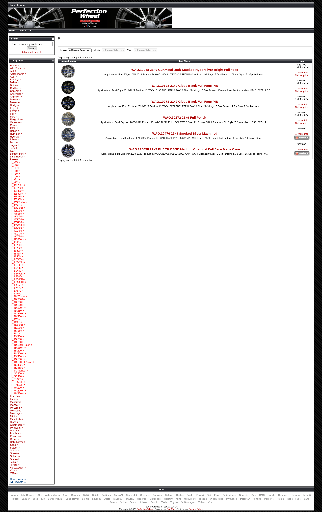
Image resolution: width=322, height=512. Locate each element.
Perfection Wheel (145, 509)
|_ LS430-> (16, 267)
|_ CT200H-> (18, 185)
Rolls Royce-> (18, 441)
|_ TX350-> (17, 379)
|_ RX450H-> (18, 356)
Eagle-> (14, 108)
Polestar (245, 498)
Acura (14, 495)
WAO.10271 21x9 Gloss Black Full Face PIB (184, 101)
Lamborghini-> (18, 153)
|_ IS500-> (16, 256)
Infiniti (307, 495)
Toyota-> (15, 464)
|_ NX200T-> (17, 299)
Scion (123, 502)
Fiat (209, 495)
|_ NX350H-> (18, 313)
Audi (65, 495)
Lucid (107, 498)
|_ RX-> (15, 333)
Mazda (130, 498)
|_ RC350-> (17, 330)
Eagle (190, 495)
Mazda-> (15, 404)
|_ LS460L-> (17, 273)
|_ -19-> (15, 173)
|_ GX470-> (17, 233)
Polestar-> (15, 430)
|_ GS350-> (17, 213)
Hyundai (295, 495)
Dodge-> (15, 105)
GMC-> (14, 128)
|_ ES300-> (17, 190)
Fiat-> (13, 113)
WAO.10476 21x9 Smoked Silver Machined (184, 133)
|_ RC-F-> (16, 322)
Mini (178, 498)
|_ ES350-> (17, 199)
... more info (301, 72)
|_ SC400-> (17, 373)
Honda (271, 495)
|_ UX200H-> (18, 390)
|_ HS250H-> (18, 239)
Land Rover (72, 498)
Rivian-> (14, 439)
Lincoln (96, 498)
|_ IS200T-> (17, 245)
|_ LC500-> (17, 259)
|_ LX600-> (16, 293)
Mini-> (13, 416)
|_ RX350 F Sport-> (21, 344)
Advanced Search (31, 52)
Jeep (35, 498)
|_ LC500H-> (17, 262)
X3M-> (14, 473)
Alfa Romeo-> (17, 68)
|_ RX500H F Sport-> (22, 362)
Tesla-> (14, 461)
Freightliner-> (17, 119)
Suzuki (154, 502)
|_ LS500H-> (17, 279)
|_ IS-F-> (15, 242)
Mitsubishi (190, 498)
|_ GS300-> (17, 210)
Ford (217, 495)
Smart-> (14, 453)
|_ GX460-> (17, 230)
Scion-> (14, 450)
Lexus (22, 30)
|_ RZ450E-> (17, 367)
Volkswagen (188, 502)
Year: (130, 50)
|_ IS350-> (16, 253)
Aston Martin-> (18, 73)
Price (302, 61)
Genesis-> (16, 122)
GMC (262, 495)
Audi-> (13, 76)
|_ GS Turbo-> (18, 202)
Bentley (75, 495)
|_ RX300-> (17, 336)
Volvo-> (14, 470)
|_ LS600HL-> (18, 282)
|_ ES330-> (17, 196)
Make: (64, 50)
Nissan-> (15, 422)
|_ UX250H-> (18, 393)
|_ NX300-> (17, 305)
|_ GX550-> (17, 236)
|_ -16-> (15, 165)
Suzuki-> (15, 459)
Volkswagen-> (18, 467)
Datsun (169, 495)
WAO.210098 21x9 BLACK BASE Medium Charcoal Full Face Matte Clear (184, 149)
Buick (95, 495)
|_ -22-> (15, 182)
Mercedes (155, 498)
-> (14, 159)
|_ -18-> (15, 170)
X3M (210, 502)
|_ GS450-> (17, 222)
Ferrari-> (15, 110)
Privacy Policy (196, 509)
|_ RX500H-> (18, 359)
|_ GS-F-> (16, 205)
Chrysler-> (16, 96)
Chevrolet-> (16, 93)
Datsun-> (15, 102)
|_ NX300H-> (18, 307)
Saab (307, 498)
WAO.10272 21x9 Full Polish (184, 117)
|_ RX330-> (17, 339)
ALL (39, 495)
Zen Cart (171, 509)
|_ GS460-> (17, 227)
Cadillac (106, 495)
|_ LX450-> (16, 285)
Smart (133, 502)
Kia (43, 498)
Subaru (143, 502)
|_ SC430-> (17, 376)
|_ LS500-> (16, 276)
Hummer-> (16, 133)
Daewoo (157, 495)
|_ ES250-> (17, 188)
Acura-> (14, 65)
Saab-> (14, 444)
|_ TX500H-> (17, 382)
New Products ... (19, 479)
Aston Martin (52, 495)
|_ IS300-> (16, 250)
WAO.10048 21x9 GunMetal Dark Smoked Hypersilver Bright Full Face (184, 70)
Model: (98, 50)
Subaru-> (15, 456)
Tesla (164, 502)
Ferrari (200, 495)
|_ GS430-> (17, 219)
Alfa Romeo (27, 495)
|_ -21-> (15, 179)
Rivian (280, 498)
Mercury (168, 498)
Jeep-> (14, 148)
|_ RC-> (15, 319)
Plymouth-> (16, 427)
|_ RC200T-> (17, 324)
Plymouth (231, 498)
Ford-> (13, 116)
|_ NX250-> (17, 302)
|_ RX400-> (17, 350)
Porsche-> (16, 436)
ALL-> (13, 70)
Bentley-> (15, 79)
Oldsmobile (216, 498)
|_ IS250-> (16, 247)
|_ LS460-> (16, 270)
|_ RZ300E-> (17, 364)
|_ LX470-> (16, 287)
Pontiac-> (15, 433)
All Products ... (18, 481)
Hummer (283, 495)
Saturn (113, 502)
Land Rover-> (17, 156)
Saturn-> (15, 447)
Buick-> (14, 85)
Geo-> (13, 125)
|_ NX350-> (17, 310)
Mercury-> (16, 413)
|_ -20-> (15, 176)
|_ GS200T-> (17, 207)
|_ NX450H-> (18, 316)
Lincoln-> (15, 396)
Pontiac (257, 498)
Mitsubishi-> (16, 419)
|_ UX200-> (17, 387)
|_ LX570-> (16, 290)
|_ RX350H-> (18, 347)
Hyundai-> (15, 136)
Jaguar (26, 498)
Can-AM (118, 495)
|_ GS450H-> (18, 225)
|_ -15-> (15, 162)
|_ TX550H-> (17, 384)
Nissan (203, 498)
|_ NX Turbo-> (18, 296)
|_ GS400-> (17, 216)
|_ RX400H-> (18, 353)
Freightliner (229, 495)
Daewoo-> (15, 99)
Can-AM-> (16, 90)
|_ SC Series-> (19, 370)
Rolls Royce (294, 498)
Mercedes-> (16, 410)
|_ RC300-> (17, 327)
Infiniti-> (14, 139)
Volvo (201, 502)
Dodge (180, 495)
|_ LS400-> (16, 265)
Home (12, 5)
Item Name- (184, 61)
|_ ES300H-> (18, 193)
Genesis (243, 495)
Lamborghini (55, 498)
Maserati (118, 498)
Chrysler (145, 495)
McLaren (142, 498)
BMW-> (14, 82)
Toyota (174, 502)
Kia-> (13, 150)
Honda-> (15, 130)
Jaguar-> (15, 145)
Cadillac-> (15, 88)
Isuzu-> (14, 142)
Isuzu (15, 498)
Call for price (301, 75)
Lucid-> (14, 399)
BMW (86, 495)
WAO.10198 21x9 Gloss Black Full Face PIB (184, 85)
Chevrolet (131, 495)
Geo (253, 495)
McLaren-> (16, 407)
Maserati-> (16, 402)
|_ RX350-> (17, 342)
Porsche (269, 498)
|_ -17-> (15, 168)
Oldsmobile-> (17, 424)
